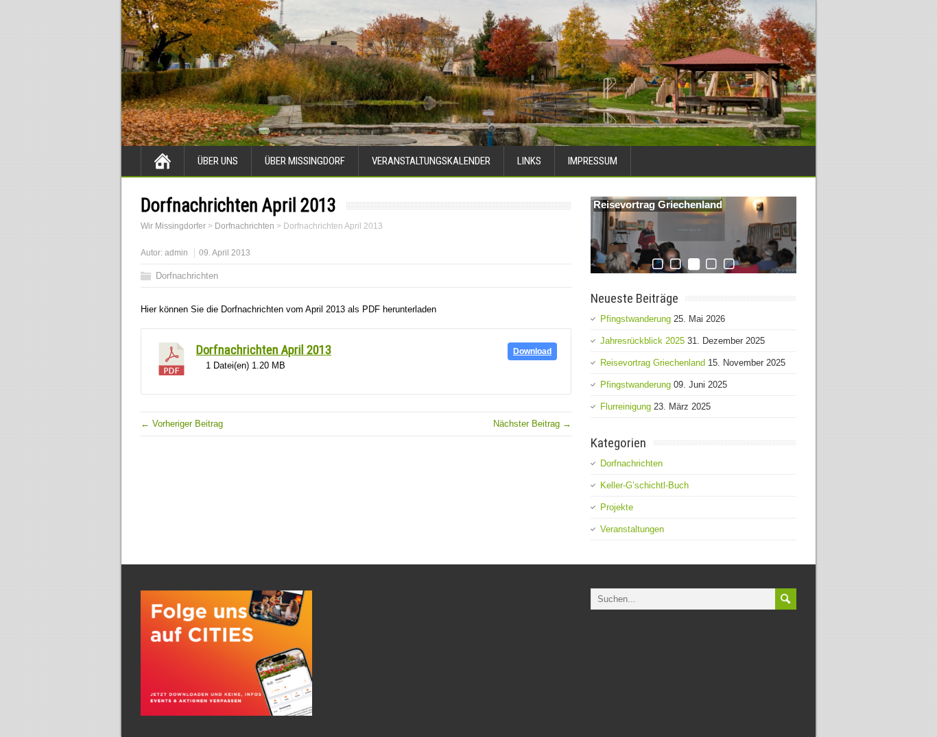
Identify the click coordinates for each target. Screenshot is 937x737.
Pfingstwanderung (635, 319)
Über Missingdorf (305, 161)
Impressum (592, 161)
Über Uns (218, 161)
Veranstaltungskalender (431, 161)
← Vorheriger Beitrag (182, 424)
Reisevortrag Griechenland (657, 204)
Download (532, 351)
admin (176, 253)
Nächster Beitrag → (532, 424)
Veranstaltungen (632, 529)
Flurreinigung (625, 406)
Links (529, 161)
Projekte (616, 507)
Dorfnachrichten (187, 276)
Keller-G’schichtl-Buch (644, 485)
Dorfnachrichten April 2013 (263, 350)
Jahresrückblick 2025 (642, 341)
